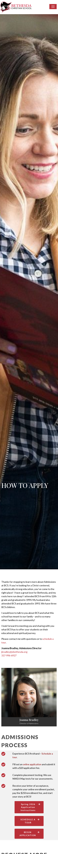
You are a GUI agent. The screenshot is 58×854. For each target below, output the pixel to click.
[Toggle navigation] (53, 6)
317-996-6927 (8, 655)
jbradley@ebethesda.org (14, 651)
